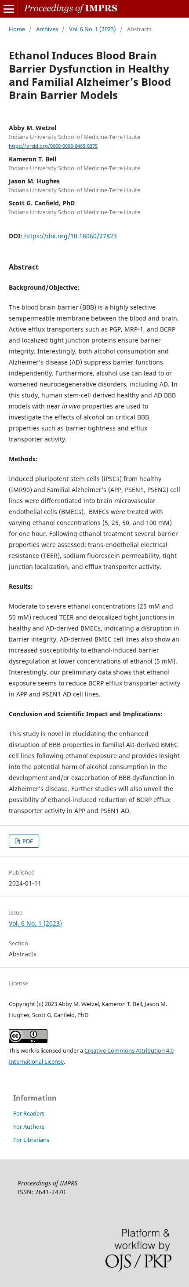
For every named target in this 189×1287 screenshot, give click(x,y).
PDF (27, 841)
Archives (47, 29)
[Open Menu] (9, 9)
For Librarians (31, 1140)
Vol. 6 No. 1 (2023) (92, 29)
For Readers (28, 1113)
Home (17, 29)
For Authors (28, 1126)
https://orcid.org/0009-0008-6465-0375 (53, 146)
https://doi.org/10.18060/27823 (70, 236)
